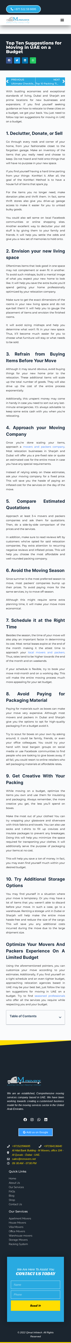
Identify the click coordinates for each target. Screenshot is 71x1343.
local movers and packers (46, 652)
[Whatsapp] (39, 1119)
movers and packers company (43, 446)
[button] (62, 20)
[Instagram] (32, 1119)
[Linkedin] (45, 1119)
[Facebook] (25, 1119)
